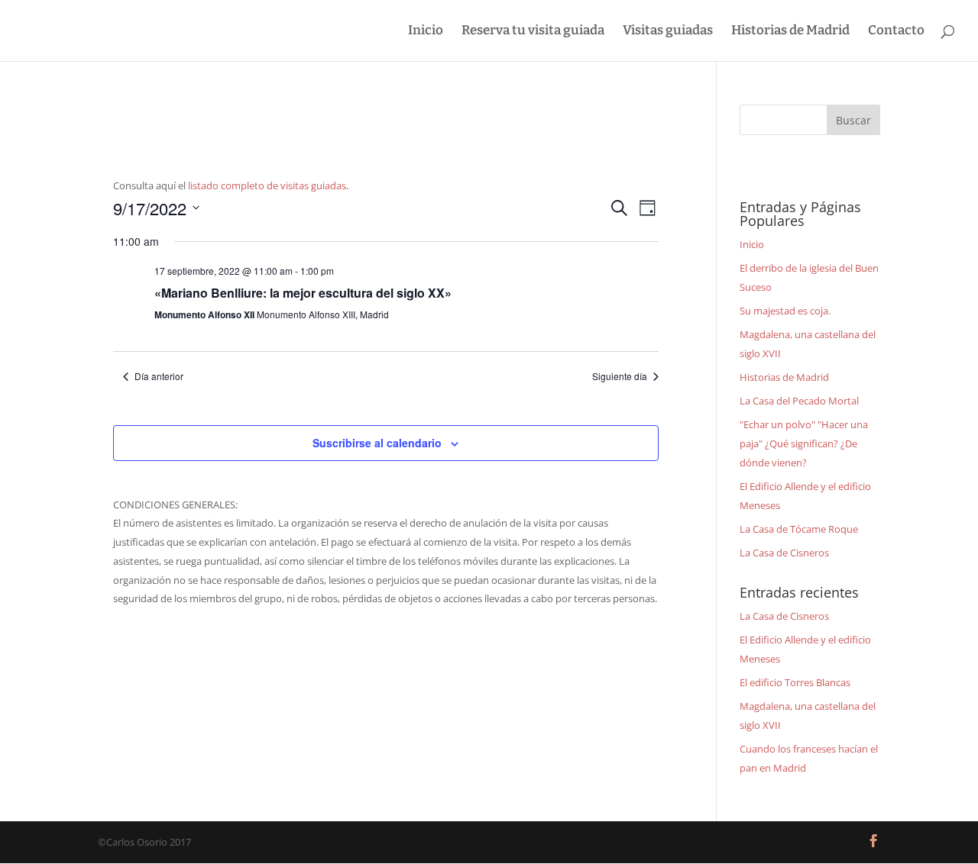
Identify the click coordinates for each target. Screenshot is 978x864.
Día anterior (158, 376)
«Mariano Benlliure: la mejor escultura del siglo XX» (303, 292)
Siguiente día (619, 376)
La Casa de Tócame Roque (799, 529)
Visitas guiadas (668, 31)
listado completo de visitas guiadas (267, 185)
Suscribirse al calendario (377, 442)
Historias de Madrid (790, 31)
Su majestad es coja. (785, 311)
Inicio (425, 31)
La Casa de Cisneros (784, 552)
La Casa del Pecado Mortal (799, 401)
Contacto (896, 31)
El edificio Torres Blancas (795, 682)
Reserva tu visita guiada (532, 31)
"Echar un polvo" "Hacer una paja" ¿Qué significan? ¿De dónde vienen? (804, 443)
